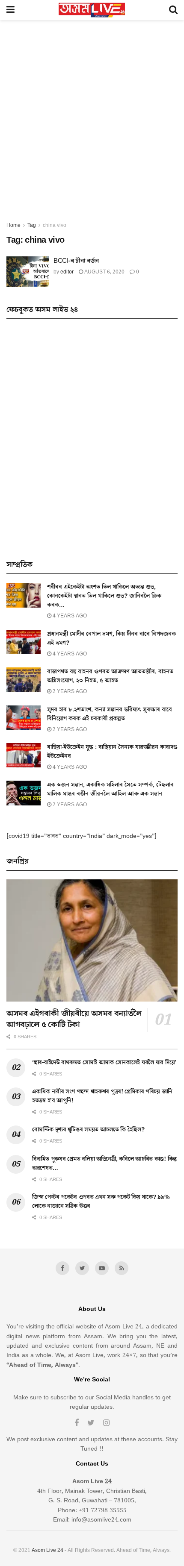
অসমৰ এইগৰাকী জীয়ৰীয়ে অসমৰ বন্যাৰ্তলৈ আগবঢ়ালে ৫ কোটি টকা (74, 1019)
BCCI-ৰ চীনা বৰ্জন (76, 260)
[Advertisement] (92, 125)
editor (67, 272)
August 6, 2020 (104, 272)
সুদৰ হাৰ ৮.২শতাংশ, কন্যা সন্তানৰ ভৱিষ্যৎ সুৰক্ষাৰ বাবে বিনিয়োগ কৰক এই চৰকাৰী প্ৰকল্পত (109, 714)
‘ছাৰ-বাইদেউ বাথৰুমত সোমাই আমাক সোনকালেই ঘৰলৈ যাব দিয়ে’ (104, 1062)
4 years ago (69, 616)
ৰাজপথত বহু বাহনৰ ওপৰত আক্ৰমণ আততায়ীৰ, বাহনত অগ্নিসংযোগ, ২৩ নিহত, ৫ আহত (110, 676)
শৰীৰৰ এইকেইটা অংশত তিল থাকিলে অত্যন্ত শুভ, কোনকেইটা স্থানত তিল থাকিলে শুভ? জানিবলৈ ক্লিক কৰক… (104, 596)
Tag (31, 225)
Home (13, 225)
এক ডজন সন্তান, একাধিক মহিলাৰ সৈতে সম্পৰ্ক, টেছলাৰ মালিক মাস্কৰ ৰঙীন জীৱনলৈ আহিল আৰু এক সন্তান (110, 789)
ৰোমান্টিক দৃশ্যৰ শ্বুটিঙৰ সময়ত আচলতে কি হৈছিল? (88, 1129)
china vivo (54, 225)
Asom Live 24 (47, 1550)
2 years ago (69, 691)
